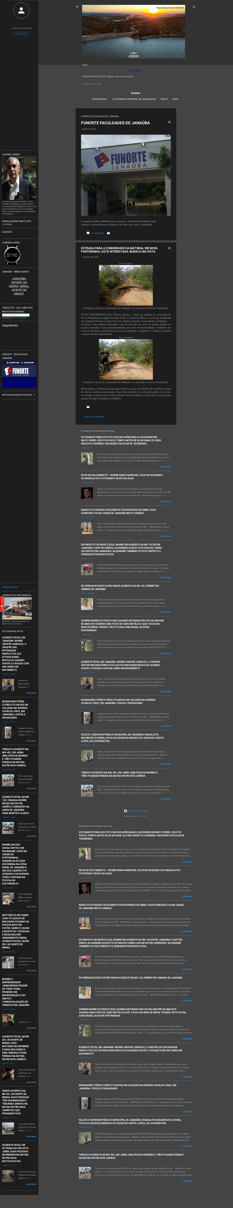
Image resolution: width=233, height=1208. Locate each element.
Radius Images (142, 816)
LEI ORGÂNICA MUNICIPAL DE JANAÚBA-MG (134, 99)
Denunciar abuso (10, 587)
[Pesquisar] (194, 7)
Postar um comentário (94, 417)
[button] (169, 122)
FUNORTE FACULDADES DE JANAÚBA (115, 122)
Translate (22, 318)
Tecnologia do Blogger (137, 811)
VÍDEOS (164, 99)
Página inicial (99, 99)
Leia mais (166, 467)
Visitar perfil (21, 34)
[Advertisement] (187, 148)
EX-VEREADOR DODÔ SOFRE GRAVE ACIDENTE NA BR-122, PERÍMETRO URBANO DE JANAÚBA (130, 977)
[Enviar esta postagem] (108, 234)
